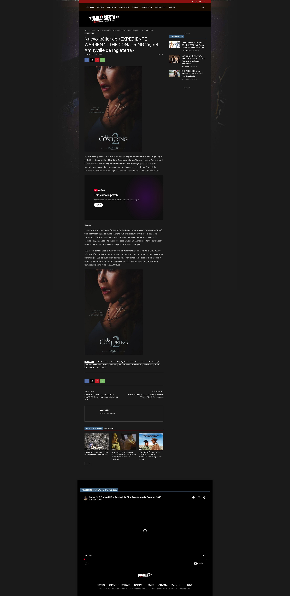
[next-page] (89, 463)
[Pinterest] (97, 60)
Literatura (147, 7)
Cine (98, 30)
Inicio (86, 30)
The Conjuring (148, 364)
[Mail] (200, 1)
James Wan (113, 364)
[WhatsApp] (102, 60)
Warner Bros (100, 367)
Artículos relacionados (94, 429)
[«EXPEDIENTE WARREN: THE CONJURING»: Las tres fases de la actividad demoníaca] (174, 59)
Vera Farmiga (90, 367)
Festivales (111, 7)
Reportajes (124, 7)
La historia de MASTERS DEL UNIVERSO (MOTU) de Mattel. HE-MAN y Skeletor (193, 45)
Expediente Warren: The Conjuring (96, 364)
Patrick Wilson (136, 364)
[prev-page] (86, 463)
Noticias (90, 7)
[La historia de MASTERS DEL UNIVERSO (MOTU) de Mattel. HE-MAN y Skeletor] (174, 44)
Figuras (172, 7)
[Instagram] (196, 1)
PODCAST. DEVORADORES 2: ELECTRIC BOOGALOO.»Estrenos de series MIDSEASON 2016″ (101, 397)
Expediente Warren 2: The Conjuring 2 (147, 362)
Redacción (90, 55)
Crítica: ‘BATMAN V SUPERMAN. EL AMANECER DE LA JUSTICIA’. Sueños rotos (145, 396)
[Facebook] (192, 1)
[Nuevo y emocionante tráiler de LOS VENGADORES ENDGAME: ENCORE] (97, 441)
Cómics (135, 7)
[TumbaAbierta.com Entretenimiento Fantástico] (145, 575)
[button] (202, 7)
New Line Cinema (124, 364)
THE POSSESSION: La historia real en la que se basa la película (192, 73)
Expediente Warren (127, 362)
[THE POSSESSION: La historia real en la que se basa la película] (174, 73)
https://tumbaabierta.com (107, 413)
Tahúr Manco (186, 50)
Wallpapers (160, 7)
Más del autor (109, 429)
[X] (203, 1)
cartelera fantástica (101, 362)
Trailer (157, 364)
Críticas (100, 7)
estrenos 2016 (114, 362)
